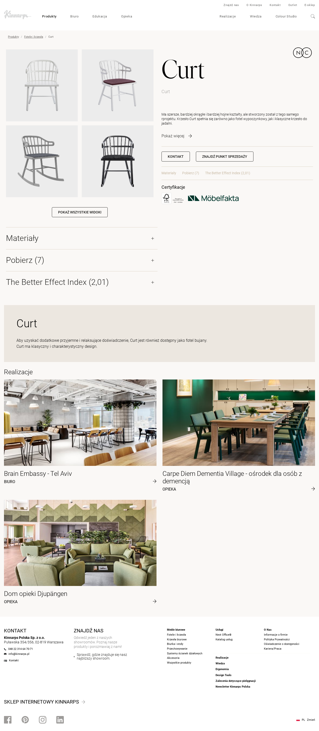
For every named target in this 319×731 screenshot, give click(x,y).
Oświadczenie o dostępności (281, 644)
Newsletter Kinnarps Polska (233, 686)
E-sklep (310, 5)
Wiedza (256, 16)
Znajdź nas (231, 5)
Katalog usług (224, 639)
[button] (224, 157)
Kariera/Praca (272, 648)
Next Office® (224, 634)
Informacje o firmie (276, 634)
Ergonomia (222, 669)
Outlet (292, 5)
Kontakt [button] (176, 157)
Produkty (49, 16)
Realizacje (228, 16)
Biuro (74, 16)
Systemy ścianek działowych (184, 653)
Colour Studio (286, 16)
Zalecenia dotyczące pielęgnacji (236, 681)
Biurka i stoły (175, 644)
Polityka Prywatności (277, 639)
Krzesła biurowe (177, 639)
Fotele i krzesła (33, 36)
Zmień (311, 720)
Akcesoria (173, 658)
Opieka (126, 16)
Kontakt (275, 5)
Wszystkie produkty (179, 662)
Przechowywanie (177, 648)
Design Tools (224, 675)
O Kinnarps (254, 5)
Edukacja (99, 16)
